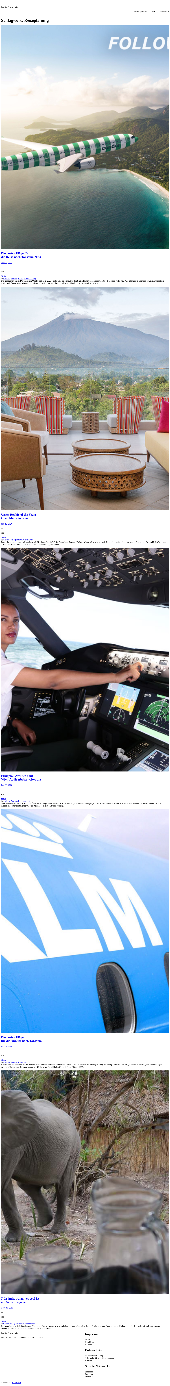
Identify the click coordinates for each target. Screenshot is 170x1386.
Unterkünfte (28, 540)
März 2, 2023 (6, 262)
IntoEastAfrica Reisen (10, 7)
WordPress (16, 1382)
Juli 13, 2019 (6, 1046)
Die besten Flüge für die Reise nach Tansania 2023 (21, 255)
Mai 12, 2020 (6, 524)
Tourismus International (25, 1324)
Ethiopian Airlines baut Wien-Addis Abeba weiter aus (21, 777)
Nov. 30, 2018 (7, 1308)
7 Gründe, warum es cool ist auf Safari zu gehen (20, 1300)
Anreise (14, 278)
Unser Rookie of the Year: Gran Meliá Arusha (18, 516)
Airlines (6, 278)
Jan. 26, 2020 (6, 785)
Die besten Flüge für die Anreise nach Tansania (21, 1039)
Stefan (3, 276)
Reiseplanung (30, 278)
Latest (20, 278)
